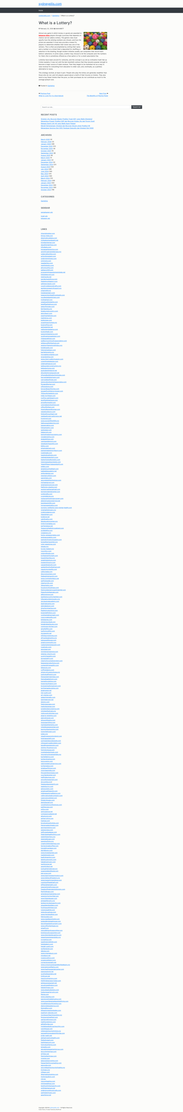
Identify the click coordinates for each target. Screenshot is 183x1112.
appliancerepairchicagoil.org (51, 288)
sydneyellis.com (50, 4)
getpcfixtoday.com (48, 306)
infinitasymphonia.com (49, 636)
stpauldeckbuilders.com (49, 905)
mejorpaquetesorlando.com (51, 462)
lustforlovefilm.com (48, 631)
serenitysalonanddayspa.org (51, 252)
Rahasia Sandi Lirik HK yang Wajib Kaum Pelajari (58, 123)
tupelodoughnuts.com (49, 455)
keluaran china (44, 35)
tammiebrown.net (47, 700)
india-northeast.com (48, 396)
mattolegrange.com (48, 706)
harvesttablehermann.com (50, 377)
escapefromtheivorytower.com (52, 391)
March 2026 (45, 139)
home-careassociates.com (50, 535)
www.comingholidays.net (50, 578)
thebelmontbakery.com (49, 281)
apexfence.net (46, 1095)
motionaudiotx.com (48, 1077)
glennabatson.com (47, 606)
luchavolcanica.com (48, 759)
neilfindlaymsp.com (48, 777)
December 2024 (47, 162)
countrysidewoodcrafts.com (51, 286)
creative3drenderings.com (50, 844)
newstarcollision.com (48, 476)
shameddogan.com (48, 839)
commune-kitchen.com (49, 626)
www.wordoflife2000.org (50, 421)
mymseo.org (45, 1070)
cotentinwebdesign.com (49, 361)
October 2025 (46, 151)
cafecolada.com (46, 572)
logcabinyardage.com (49, 848)
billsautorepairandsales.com (51, 1010)
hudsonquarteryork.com (49, 992)
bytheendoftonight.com (49, 556)
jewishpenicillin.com (48, 503)
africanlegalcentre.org (49, 638)
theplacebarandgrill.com (49, 784)
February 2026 (46, 142)
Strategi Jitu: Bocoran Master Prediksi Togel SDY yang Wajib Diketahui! (66, 119)
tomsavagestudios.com (49, 505)
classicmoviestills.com (49, 569)
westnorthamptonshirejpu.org (51, 345)
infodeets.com (46, 247)
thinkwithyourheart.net (49, 414)
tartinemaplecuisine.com (50, 688)
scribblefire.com (47, 530)
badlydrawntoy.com (48, 857)
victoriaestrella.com (48, 770)
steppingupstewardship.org (51, 937)
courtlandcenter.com (48, 775)
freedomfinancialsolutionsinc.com (53, 889)
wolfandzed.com (47, 949)
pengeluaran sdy (47, 212)
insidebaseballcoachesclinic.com (52, 1026)
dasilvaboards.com (48, 604)
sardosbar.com (46, 430)
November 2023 (47, 187)
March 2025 (45, 158)
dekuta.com (45, 951)
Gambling (51, 86)
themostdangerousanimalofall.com (53, 590)
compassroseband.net (49, 814)
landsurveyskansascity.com (51, 903)
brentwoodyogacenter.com (50, 933)
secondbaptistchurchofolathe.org (53, 1067)
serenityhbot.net (47, 866)
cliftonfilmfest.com (47, 407)
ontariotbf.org (46, 290)
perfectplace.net (47, 526)
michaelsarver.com (47, 482)
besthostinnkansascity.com (50, 1086)
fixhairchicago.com (48, 800)
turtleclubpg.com (47, 766)
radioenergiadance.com (49, 329)
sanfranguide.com (47, 581)
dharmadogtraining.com (49, 1074)
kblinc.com (45, 446)
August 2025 (45, 155)
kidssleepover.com (47, 274)
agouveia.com (46, 1065)
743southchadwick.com (49, 393)
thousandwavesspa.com (49, 773)
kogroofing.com (46, 325)
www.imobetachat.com (49, 853)
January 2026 (46, 144)
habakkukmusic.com (48, 862)
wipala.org (44, 546)
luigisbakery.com (47, 944)
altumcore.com (46, 816)
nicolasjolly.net (46, 633)
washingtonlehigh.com (49, 942)
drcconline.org (46, 782)
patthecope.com (47, 807)
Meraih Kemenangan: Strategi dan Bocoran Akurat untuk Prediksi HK (65, 126)
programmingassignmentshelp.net (53, 272)
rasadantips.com (47, 263)
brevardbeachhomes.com (50, 389)
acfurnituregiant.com (48, 256)
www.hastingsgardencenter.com (52, 969)
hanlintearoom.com (48, 1042)
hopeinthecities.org (48, 558)
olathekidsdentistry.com (49, 457)
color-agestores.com (48, 544)
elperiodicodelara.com (49, 238)
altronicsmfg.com (47, 268)
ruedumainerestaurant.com (50, 645)
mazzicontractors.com (49, 978)
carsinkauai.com (47, 1029)
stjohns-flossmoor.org (49, 748)
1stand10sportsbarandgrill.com (52, 464)
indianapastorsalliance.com (50, 793)
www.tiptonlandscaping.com (51, 935)
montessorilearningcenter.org (51, 1015)
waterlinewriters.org (48, 837)
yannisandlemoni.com (48, 441)
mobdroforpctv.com (48, 562)
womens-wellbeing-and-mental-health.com (56, 508)
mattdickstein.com (47, 855)
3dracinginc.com (47, 585)
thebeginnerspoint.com (49, 576)
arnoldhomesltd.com (48, 402)
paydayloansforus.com (49, 279)
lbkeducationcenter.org (49, 521)
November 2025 (47, 148)
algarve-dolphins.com (49, 716)
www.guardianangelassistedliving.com (54, 1001)
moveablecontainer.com (49, 354)
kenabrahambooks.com (49, 624)
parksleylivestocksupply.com (51, 540)
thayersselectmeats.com (49, 825)
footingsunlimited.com (49, 908)
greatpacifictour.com (48, 768)
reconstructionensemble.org (51, 754)
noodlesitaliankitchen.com (50, 297)
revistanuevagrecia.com (49, 652)
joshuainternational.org (49, 869)
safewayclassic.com (48, 284)
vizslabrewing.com (47, 437)
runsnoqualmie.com (48, 910)
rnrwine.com (45, 1058)
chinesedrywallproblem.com (51, 743)
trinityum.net (45, 976)
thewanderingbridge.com (50, 677)
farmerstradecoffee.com (49, 846)
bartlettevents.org (47, 352)
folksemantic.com (47, 428)
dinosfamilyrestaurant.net (50, 373)
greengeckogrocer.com (49, 485)
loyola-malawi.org (47, 549)
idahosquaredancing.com (50, 423)
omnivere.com (46, 261)
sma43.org (45, 928)
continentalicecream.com (50, 615)
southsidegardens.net (48, 974)
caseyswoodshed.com (49, 798)
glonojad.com (46, 649)
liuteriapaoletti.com (48, 738)
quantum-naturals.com (49, 1013)
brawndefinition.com (48, 613)
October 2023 (46, 190)
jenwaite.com (45, 1047)
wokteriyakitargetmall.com (50, 489)
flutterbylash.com (47, 1040)
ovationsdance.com (48, 512)
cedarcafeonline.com (48, 254)
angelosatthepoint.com (49, 791)
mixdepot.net (45, 956)
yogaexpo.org (46, 533)
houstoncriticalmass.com (50, 588)
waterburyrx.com (47, 786)
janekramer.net (46, 690)
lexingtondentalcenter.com (50, 492)
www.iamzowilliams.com (50, 967)
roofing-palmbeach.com (49, 398)
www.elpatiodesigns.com (50, 990)
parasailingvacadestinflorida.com (53, 1033)
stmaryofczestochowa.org (50, 672)
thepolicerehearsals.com (49, 592)
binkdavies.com (46, 620)
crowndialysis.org (47, 496)
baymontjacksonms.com (49, 729)
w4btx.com (45, 466)
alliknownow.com (47, 594)
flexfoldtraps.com (47, 892)
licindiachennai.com (48, 242)
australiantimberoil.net (49, 370)
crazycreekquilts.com (48, 617)
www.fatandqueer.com (49, 898)
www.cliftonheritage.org (49, 926)
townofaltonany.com (48, 732)
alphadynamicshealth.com (50, 1038)
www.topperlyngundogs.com (51, 880)
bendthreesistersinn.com (50, 745)
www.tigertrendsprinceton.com (52, 876)
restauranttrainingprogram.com (52, 498)
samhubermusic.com (48, 1093)
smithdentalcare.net (48, 1088)
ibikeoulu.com (46, 668)
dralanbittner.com (47, 439)
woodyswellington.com (49, 985)
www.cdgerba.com (47, 997)
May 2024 (44, 174)
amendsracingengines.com (50, 894)
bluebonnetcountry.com (49, 311)
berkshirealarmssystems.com (51, 434)
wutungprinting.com (48, 722)
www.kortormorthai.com (50, 896)
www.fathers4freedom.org (50, 878)
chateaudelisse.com (48, 338)
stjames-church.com (48, 654)
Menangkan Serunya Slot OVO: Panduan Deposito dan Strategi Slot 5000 (67, 128)
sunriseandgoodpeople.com (51, 741)
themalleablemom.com (49, 679)
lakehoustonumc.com (48, 860)
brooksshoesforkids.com (50, 823)
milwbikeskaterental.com (50, 727)
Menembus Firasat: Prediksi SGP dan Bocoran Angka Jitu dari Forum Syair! (68, 121)
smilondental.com (47, 473)
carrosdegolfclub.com (49, 380)
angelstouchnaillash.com (50, 469)
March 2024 (45, 178)
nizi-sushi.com (46, 693)
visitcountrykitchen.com (49, 713)
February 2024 (46, 180)
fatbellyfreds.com (47, 987)
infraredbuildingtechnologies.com (53, 375)
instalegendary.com (48, 293)
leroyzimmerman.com (48, 1051)
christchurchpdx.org (48, 622)
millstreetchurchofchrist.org (51, 1031)
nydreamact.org (46, 300)
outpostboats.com (47, 553)
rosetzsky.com (46, 647)
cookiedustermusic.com (49, 752)
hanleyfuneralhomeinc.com (50, 460)
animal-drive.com (47, 818)
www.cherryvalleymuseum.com (52, 359)
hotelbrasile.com (47, 348)
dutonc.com (45, 702)
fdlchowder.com (47, 917)
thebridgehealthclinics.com (50, 834)
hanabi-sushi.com (47, 946)
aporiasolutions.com (48, 828)
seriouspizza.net (47, 812)
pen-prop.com (46, 873)
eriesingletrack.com (48, 448)
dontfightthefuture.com (49, 400)
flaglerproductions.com (49, 610)
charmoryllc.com (47, 583)
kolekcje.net (45, 517)
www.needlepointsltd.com (50, 919)
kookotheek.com (47, 332)
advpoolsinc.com (47, 789)
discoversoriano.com (48, 574)
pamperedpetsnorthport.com (51, 450)
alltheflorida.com (47, 1024)
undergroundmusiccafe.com (51, 1090)
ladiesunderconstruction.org (51, 366)
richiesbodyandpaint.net (49, 240)
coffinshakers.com (47, 670)
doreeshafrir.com (47, 658)
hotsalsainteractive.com (49, 249)
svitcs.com (45, 809)
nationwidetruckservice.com (51, 764)
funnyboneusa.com (48, 750)
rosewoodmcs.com (48, 958)
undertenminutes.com (49, 258)
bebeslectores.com (48, 368)
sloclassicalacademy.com (50, 601)
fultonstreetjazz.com (48, 350)
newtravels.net (46, 277)
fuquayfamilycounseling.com (51, 1063)
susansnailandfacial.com (49, 871)
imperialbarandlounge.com (50, 409)
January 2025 (46, 160)
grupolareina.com (47, 357)
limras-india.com (47, 236)
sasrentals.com (46, 478)
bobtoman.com (46, 320)
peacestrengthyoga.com (49, 887)
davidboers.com (47, 850)
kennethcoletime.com (48, 681)
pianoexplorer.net (47, 972)
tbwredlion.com (46, 1008)
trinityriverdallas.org (48, 524)
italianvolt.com (46, 432)
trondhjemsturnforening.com (51, 1003)
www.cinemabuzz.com (49, 953)
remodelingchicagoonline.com (52, 930)
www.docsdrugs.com (48, 912)
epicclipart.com (46, 313)
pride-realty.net (46, 1035)
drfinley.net (45, 1054)
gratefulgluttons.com (48, 560)
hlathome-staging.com (49, 487)
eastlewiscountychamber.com (51, 597)
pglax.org (44, 734)
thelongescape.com (48, 704)
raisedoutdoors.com (48, 412)
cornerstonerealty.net (48, 962)
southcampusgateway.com (50, 336)
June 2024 (45, 171)
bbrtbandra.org (46, 309)
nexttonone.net (46, 864)
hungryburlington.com (49, 684)
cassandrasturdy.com (48, 565)
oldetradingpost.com (48, 364)
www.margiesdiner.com (49, 914)
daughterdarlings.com (49, 245)
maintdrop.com (46, 318)
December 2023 (47, 185)
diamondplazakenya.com (50, 1006)
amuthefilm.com (46, 629)
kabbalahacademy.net (49, 471)
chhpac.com (45, 1072)
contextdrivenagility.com (50, 665)
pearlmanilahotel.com (48, 316)
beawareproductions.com (50, 663)
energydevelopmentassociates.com (53, 382)
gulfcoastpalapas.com (49, 832)
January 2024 (46, 183)
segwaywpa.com (47, 830)
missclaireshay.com (48, 233)
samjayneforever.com (48, 1019)
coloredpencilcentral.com (50, 405)
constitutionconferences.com (51, 805)
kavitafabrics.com (47, 757)
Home (41, 10)
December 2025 (47, 146)
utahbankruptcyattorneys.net (51, 416)
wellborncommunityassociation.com (54, 341)
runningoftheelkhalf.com (49, 882)
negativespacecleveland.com (51, 736)
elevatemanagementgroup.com (52, 1049)
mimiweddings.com (48, 1083)
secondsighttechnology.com (51, 480)
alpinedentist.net (47, 327)
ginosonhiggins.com (48, 720)
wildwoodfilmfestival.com (50, 343)
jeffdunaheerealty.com (49, 885)
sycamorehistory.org (48, 960)
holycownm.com (47, 761)
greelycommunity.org (48, 642)
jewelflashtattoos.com (49, 304)
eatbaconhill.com (47, 270)
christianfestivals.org (48, 711)
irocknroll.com (46, 418)
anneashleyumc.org (48, 901)
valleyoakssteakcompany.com (52, 796)
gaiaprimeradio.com (48, 697)
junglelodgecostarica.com (50, 709)
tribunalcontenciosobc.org (50, 599)
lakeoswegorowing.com (49, 1061)
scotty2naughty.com (48, 656)
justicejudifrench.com (48, 674)
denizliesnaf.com (47, 802)
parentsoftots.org (47, 841)
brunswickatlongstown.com (51, 686)
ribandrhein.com (47, 514)
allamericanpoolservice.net (50, 501)
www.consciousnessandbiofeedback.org (55, 965)
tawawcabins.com (47, 425)
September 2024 (47, 164)
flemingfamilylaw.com (49, 1056)
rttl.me (43, 1079)
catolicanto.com (47, 519)
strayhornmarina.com (48, 608)
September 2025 (47, 153)
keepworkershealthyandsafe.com (53, 295)
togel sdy (44, 216)
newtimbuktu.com (47, 265)
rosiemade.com (46, 453)
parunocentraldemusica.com (51, 999)
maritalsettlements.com (49, 725)
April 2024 (45, 176)
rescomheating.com (48, 1081)
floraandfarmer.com (48, 384)
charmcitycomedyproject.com (52, 661)
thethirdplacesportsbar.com (51, 981)
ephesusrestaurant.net (49, 983)
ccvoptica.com (46, 940)
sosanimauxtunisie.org (49, 322)
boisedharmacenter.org (49, 542)
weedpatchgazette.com (49, 444)
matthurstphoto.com (48, 1022)
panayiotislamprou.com (49, 334)
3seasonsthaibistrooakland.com (52, 528)
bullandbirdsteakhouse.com (51, 921)
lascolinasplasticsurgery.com (51, 924)
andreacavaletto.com (48, 537)
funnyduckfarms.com (48, 1045)
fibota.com (45, 994)
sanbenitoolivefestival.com (50, 567)
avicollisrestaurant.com (49, 780)
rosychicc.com (46, 551)
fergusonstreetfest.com (49, 1017)
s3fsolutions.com (47, 386)
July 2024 (44, 169)
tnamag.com (45, 821)
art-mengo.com (46, 695)
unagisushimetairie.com (49, 302)
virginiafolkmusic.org (48, 510)
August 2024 (45, 167)
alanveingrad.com (47, 718)
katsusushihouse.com (48, 640)
